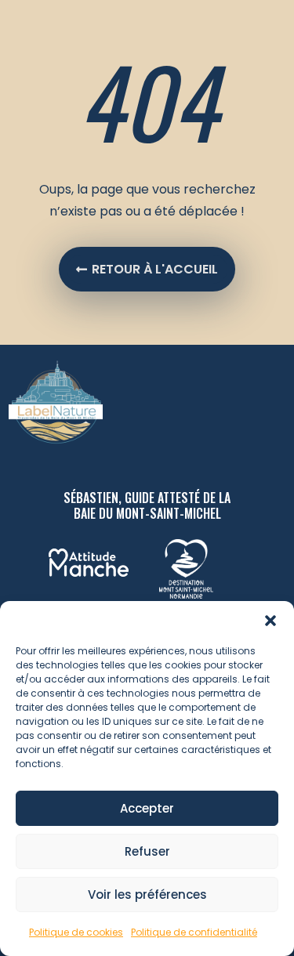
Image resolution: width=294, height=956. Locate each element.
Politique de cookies (76, 932)
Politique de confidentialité (194, 932)
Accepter (147, 808)
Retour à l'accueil (155, 269)
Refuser (147, 851)
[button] (270, 620)
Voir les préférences (147, 894)
